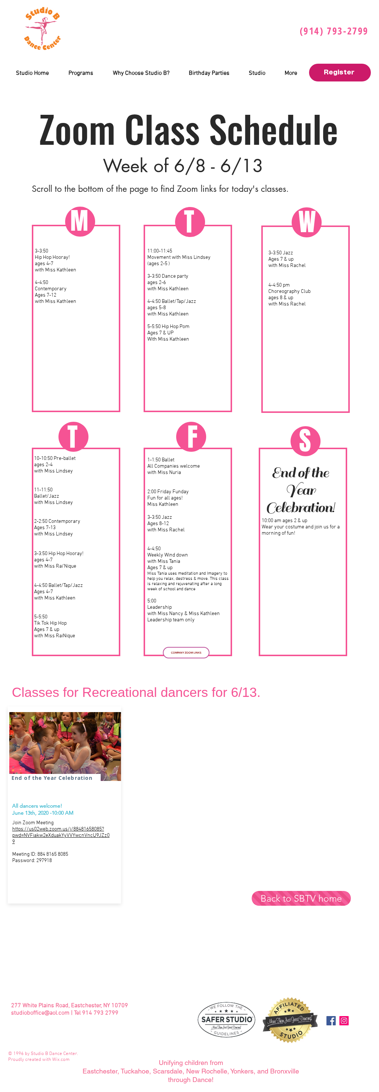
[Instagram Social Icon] (344, 1020)
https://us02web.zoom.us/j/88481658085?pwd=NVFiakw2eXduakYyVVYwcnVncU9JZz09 (61, 835)
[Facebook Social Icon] (331, 1020)
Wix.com (61, 1060)
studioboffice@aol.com (40, 1013)
